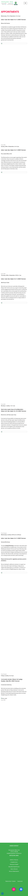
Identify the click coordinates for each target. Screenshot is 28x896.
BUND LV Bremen (14, 859)
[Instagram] (14, 889)
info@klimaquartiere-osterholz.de (14, 853)
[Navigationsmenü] (25, 3)
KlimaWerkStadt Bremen (14, 866)
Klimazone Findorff (14, 864)
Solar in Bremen (14, 869)
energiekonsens (14, 862)
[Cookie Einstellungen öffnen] (2, 894)
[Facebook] (21, 889)
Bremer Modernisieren (14, 871)
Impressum (20, 881)
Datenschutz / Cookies (10, 881)
